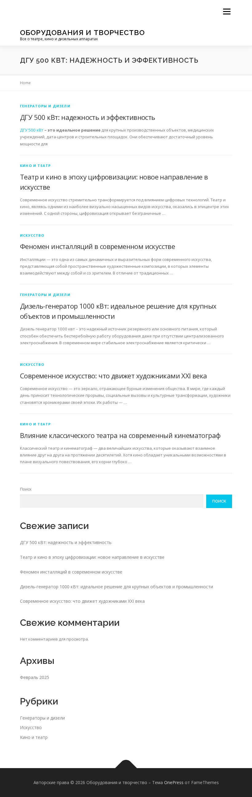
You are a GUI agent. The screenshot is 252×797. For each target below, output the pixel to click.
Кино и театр (35, 165)
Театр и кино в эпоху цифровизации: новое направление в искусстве (92, 557)
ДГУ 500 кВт (31, 130)
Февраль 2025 (34, 677)
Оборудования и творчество (82, 32)
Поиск (26, 489)
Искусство (32, 235)
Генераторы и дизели (45, 106)
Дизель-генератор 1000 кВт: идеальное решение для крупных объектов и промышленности (116, 587)
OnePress (173, 782)
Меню (226, 11)
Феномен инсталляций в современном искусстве (97, 246)
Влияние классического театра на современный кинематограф (120, 435)
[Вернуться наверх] (126, 768)
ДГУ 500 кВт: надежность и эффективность (87, 117)
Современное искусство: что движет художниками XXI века (113, 375)
